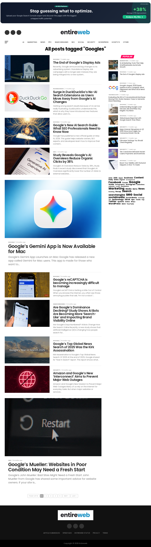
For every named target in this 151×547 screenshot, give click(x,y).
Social (137, 194)
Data (116, 180)
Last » (74, 496)
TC (110, 199)
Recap (118, 191)
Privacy (96, 533)
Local (118, 186)
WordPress (115, 204)
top (143, 199)
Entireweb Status (82, 533)
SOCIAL (81, 42)
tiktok (127, 199)
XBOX (124, 204)
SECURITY (91, 42)
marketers (125, 186)
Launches (140, 184)
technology (118, 199)
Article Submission (51, 533)
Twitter (112, 201)
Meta (135, 189)
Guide (111, 184)
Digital (122, 180)
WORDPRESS (103, 42)
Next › (66, 496)
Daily (111, 180)
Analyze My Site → (134, 17)
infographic (120, 184)
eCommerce (130, 180)
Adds (110, 178)
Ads (115, 178)
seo (129, 194)
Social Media (131, 197)
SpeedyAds (67, 533)
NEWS (42, 42)
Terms (105, 533)
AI (23, 42)
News (141, 189)
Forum (125, 182)
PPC (50, 42)
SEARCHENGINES (61, 42)
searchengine (117, 195)
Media (129, 189)
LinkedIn (112, 186)
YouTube (130, 204)
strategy (141, 197)
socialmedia (117, 197)
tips (133, 199)
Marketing (116, 188)
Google (134, 182)
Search (126, 191)
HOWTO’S (116, 42)
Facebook (115, 182)
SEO (73, 42)
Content (139, 178)
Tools (138, 199)
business (128, 178)
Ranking (111, 191)
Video (127, 201)
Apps (121, 178)
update (120, 201)
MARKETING (32, 42)
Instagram (130, 184)
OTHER (126, 42)
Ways (133, 201)
